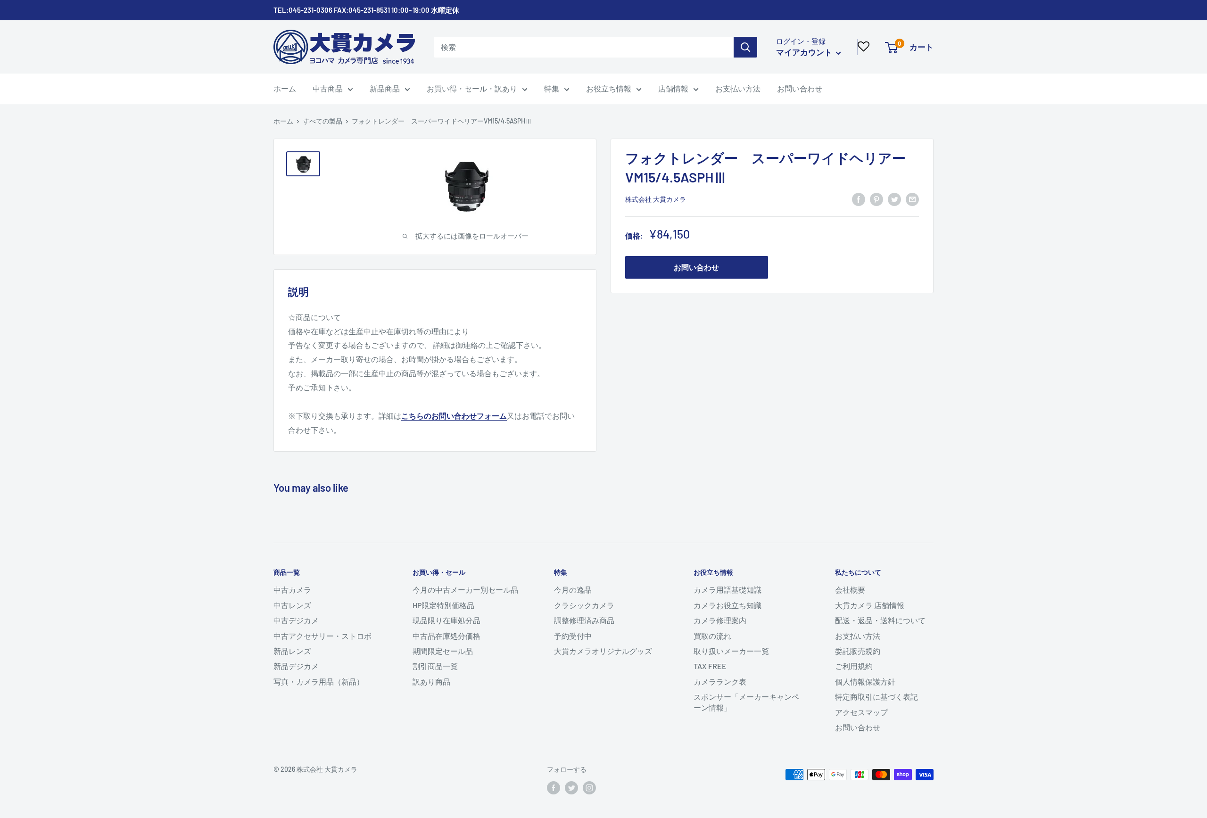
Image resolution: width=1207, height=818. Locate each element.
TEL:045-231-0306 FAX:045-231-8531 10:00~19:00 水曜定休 (366, 10)
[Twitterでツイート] (894, 198)
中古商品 (328, 88)
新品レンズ (292, 650)
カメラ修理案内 (720, 620)
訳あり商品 (431, 681)
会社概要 (850, 589)
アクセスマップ (861, 712)
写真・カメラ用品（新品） (318, 681)
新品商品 (385, 88)
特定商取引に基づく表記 (876, 696)
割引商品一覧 (435, 665)
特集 (551, 88)
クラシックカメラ (584, 605)
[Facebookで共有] (858, 198)
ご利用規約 (854, 665)
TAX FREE (710, 665)
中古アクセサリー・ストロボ (322, 635)
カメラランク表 (720, 681)
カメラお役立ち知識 (727, 605)
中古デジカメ (296, 620)
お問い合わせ (799, 88)
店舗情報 (673, 88)
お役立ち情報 (608, 88)
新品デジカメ (296, 665)
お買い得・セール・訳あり (472, 88)
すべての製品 (322, 121)
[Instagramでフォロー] (589, 787)
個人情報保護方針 (865, 681)
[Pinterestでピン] (876, 198)
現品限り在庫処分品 (446, 620)
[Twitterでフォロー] (571, 787)
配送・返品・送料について (880, 620)
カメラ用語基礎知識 (727, 589)
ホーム (284, 88)
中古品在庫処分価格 (446, 635)
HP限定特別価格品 (443, 605)
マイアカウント (805, 52)
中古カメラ (292, 589)
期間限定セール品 (443, 650)
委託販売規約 (857, 650)
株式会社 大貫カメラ (655, 199)
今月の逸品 (573, 589)
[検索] (745, 47)
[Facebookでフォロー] (553, 787)
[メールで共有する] (912, 198)
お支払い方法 (738, 88)
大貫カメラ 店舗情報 (869, 605)
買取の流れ (712, 635)
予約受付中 (573, 635)
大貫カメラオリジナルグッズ (603, 650)
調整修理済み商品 (584, 620)
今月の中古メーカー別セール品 (465, 589)
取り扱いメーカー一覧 (731, 650)
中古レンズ (292, 605)
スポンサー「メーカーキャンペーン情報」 (746, 701)
